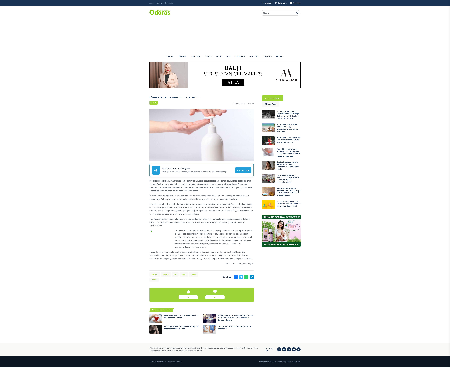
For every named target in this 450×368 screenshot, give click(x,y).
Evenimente (240, 56)
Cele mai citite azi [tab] (272, 98)
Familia (170, 56)
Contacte (169, 3)
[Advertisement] (225, 33)
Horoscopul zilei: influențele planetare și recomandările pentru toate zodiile (288, 139)
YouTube (297, 3)
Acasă (151, 3)
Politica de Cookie (174, 362)
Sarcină (182, 56)
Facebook (268, 3)
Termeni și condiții (156, 362)
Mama (279, 56)
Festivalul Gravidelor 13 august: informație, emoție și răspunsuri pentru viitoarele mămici (288, 178)
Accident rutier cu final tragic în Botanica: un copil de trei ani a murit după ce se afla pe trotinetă (288, 114)
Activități (254, 56)
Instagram (282, 3)
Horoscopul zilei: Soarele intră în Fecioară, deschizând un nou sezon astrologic (287, 128)
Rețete (267, 56)
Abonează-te (243, 170)
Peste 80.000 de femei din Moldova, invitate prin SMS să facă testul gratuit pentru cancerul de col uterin (288, 152)
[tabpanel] (281, 159)
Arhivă (159, 3)
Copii (208, 56)
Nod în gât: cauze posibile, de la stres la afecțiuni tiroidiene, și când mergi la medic (288, 165)
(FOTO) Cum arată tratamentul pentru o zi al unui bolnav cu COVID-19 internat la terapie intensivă (235, 317)
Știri (228, 56)
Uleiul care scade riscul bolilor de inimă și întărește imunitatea (181, 316)
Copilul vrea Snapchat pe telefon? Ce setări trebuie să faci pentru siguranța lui (288, 203)
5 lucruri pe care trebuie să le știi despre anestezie (234, 327)
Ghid (218, 56)
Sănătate (153, 103)
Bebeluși (196, 56)
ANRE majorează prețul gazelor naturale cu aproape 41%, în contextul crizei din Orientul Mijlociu (288, 191)
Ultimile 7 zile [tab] (270, 104)
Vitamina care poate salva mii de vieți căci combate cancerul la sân (181, 327)
